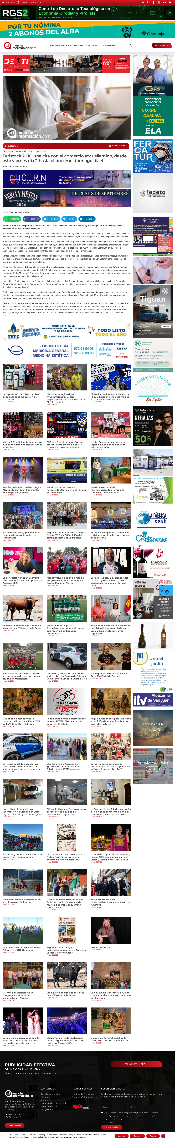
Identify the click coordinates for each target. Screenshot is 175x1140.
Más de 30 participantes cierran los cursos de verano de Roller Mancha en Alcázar (22, 445)
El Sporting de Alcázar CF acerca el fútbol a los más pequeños (22, 855)
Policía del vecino (101, 947)
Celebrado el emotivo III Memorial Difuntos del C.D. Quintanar (22, 948)
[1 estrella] (3, 212)
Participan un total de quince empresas (25, 151)
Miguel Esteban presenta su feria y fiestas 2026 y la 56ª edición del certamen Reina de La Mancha (66, 535)
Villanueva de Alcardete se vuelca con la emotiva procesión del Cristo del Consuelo (111, 995)
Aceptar (121, 1136)
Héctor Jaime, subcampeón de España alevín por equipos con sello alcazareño (108, 445)
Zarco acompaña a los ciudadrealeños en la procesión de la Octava (110, 902)
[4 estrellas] (8, 212)
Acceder (152, 730)
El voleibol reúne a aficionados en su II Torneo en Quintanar (22, 901)
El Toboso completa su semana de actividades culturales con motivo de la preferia (110, 535)
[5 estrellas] (9, 212)
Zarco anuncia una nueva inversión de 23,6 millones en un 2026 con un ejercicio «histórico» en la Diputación (111, 629)
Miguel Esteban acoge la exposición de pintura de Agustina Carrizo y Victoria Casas (66, 950)
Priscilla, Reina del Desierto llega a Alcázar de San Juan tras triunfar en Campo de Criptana (22, 490)
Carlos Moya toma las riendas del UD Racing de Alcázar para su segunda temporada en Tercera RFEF (109, 582)
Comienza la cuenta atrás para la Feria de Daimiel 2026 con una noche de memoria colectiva (21, 1041)
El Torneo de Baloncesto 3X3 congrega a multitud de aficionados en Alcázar (19, 995)
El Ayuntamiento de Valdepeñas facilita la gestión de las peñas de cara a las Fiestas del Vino (65, 1041)
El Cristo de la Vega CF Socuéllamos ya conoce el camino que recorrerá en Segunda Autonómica (66, 629)
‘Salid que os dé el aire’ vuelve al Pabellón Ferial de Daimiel (109, 674)
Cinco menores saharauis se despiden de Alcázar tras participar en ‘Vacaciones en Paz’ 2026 (110, 766)
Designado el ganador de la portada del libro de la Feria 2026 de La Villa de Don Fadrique (21, 721)
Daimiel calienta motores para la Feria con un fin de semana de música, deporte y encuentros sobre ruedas (65, 903)
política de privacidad (127, 1113)
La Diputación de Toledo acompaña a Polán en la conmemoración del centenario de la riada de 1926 (111, 812)
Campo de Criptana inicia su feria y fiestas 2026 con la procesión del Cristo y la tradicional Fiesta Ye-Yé (110, 857)
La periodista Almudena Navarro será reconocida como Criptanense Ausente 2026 (22, 580)
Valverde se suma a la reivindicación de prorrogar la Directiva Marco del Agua (107, 490)
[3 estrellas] (6, 212)
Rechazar (137, 1136)
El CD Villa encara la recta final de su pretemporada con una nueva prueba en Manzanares (21, 676)
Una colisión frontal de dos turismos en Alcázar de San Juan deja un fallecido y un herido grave (22, 812)
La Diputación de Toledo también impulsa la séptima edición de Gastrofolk (21, 397)
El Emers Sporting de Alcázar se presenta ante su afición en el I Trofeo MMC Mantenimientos (65, 445)
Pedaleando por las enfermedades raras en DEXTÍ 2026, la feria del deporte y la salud (66, 721)
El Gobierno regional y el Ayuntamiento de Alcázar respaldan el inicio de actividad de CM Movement (66, 398)
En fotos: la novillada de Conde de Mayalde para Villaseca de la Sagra (22, 627)
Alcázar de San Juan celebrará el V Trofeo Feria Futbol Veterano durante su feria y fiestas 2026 (66, 857)
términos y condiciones (149, 1113)
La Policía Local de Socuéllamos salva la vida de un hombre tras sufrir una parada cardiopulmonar (22, 766)
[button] (61, 45)
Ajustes (153, 1136)
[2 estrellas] (5, 212)
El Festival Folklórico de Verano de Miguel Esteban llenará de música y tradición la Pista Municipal (110, 397)
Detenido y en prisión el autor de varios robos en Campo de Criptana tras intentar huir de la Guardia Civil (67, 676)
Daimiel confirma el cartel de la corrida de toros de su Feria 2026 (109, 1039)
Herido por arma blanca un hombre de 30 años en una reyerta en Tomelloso (66, 490)
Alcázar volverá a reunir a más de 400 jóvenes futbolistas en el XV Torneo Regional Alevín (65, 580)
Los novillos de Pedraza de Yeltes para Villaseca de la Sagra (65, 994)
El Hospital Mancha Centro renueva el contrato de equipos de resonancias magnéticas (67, 812)
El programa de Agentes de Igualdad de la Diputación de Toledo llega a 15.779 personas (63, 766)
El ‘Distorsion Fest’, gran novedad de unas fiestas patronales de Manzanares (21, 535)
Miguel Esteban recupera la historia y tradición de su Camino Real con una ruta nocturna (111, 721)
